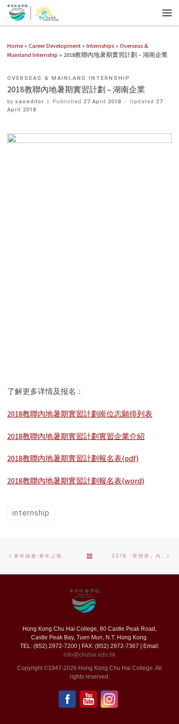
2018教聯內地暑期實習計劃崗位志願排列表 (79, 413)
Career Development (55, 45)
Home (15, 45)
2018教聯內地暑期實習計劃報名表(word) (75, 480)
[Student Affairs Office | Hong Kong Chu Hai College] (44, 11)
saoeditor (29, 102)
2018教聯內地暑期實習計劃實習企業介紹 (76, 436)
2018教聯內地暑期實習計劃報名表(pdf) (72, 458)
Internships (100, 45)
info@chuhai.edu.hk (89, 654)
